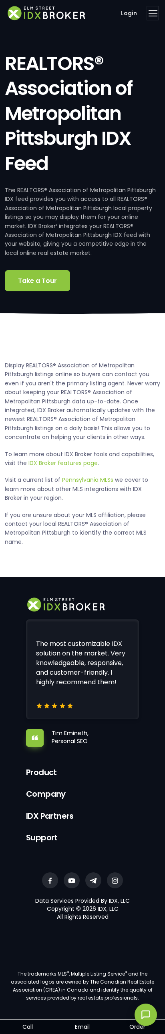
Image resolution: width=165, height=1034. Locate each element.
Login (129, 13)
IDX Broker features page (63, 463)
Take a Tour (37, 280)
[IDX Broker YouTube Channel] (72, 880)
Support (42, 837)
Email (82, 1027)
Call (27, 1027)
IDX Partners (50, 816)
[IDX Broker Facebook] (50, 880)
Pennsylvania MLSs (87, 480)
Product (41, 772)
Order (137, 1027)
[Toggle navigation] (153, 13)
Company (46, 794)
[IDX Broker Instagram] (115, 880)
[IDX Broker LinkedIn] (93, 880)
